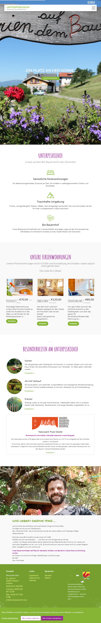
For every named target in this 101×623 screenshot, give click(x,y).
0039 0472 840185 (14, 586)
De (89, 2)
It (93, 2)
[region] (50, 615)
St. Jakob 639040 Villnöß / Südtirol (12, 580)
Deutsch (48, 575)
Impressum (34, 575)
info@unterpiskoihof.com (16, 600)
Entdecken (12, 321)
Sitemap (32, 580)
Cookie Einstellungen (10, 618)
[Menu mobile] (93, 8)
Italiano (48, 578)
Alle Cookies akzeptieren (52, 618)
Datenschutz (34, 578)
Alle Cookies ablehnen (30, 618)
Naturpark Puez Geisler (50, 78)
